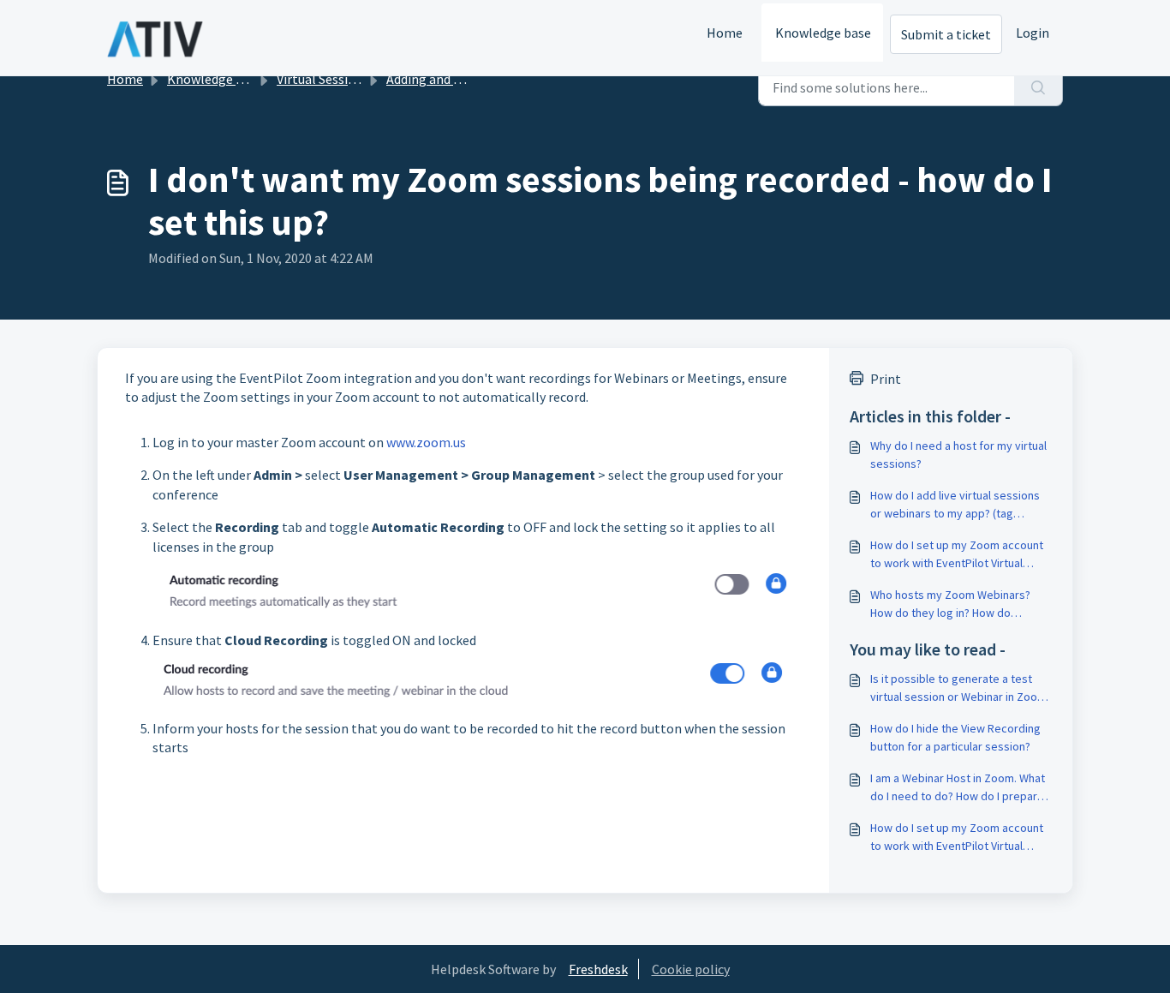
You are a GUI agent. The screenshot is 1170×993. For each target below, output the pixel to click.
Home (725, 32)
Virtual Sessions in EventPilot (363, 78)
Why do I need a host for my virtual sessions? (958, 454)
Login (1032, 32)
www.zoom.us (426, 442)
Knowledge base (823, 32)
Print (885, 378)
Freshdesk (598, 969)
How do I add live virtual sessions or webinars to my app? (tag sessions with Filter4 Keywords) (955, 505)
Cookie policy (691, 969)
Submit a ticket (946, 34)
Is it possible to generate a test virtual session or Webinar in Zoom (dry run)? (958, 688)
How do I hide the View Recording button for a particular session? (955, 737)
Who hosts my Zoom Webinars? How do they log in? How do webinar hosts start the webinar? (954, 604)
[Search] (1038, 87)
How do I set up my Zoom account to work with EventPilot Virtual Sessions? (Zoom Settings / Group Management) (958, 554)
